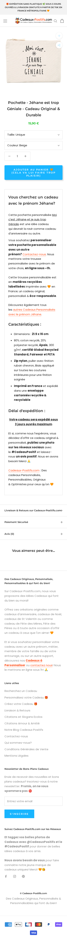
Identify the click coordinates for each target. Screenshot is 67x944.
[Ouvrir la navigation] (5, 20)
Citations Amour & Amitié (22, 723)
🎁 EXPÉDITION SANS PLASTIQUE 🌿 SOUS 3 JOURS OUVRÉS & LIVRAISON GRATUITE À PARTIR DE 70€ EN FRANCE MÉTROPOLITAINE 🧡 (33, 7)
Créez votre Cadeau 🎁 (20, 704)
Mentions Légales (16, 756)
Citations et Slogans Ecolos (23, 717)
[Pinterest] (23, 876)
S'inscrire (19, 813)
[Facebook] (5, 876)
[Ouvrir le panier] (62, 21)
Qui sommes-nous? (18, 743)
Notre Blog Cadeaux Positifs (23, 730)
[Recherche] (55, 20)
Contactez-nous (34, 254)
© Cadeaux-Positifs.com (33, 893)
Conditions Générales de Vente (26, 749)
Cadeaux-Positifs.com (23, 470)
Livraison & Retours (17, 710)
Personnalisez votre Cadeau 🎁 (26, 697)
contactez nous (41, 665)
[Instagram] (14, 876)
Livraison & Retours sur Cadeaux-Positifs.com (32, 510)
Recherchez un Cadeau (20, 691)
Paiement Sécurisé (16, 521)
